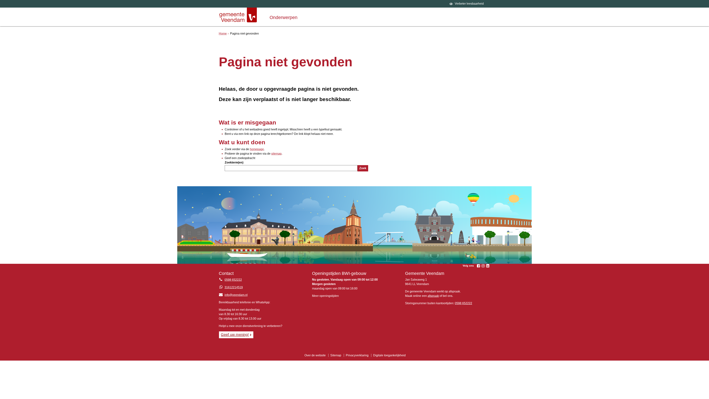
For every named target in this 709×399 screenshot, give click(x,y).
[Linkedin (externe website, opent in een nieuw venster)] (488, 266)
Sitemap (335, 355)
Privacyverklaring (357, 355)
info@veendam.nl (233, 294)
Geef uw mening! (235, 334)
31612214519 (234, 287)
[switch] (467, 4)
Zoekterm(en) (234, 162)
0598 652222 (233, 279)
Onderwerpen (283, 17)
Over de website (315, 355)
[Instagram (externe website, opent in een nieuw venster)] (483, 266)
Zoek (362, 168)
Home (223, 33)
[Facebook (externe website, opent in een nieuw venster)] (478, 266)
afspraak (433, 295)
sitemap (276, 153)
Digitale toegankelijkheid (389, 355)
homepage (257, 149)
